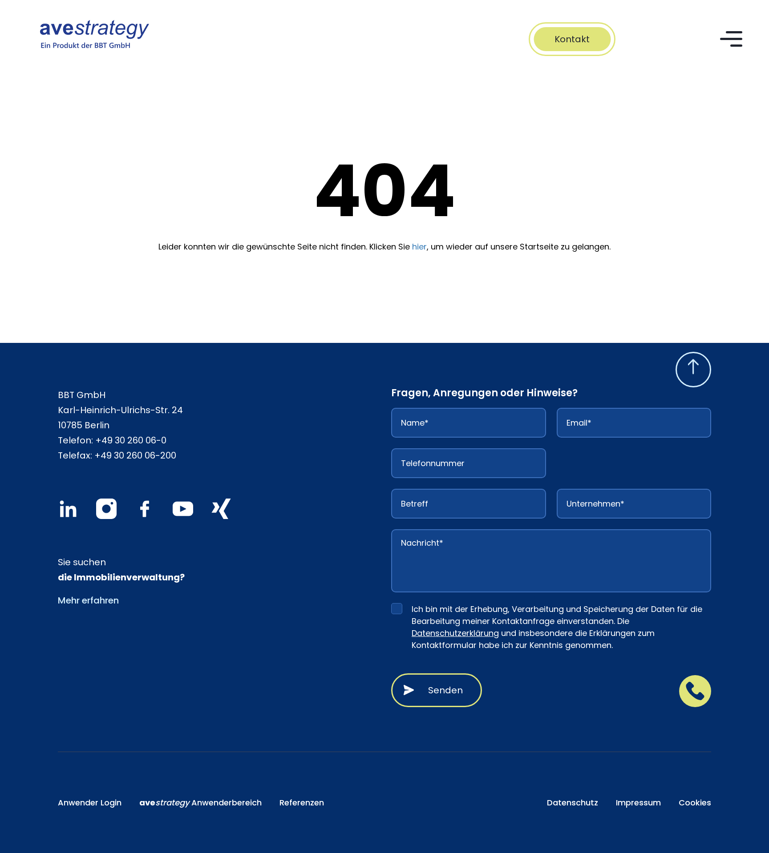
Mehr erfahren (88, 600)
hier (419, 246)
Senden (445, 690)
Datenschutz (572, 802)
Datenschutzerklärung (455, 633)
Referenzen (301, 802)
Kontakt (572, 39)
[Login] (689, 39)
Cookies (695, 802)
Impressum (638, 802)
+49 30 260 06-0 (130, 440)
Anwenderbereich (200, 802)
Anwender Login (89, 802)
